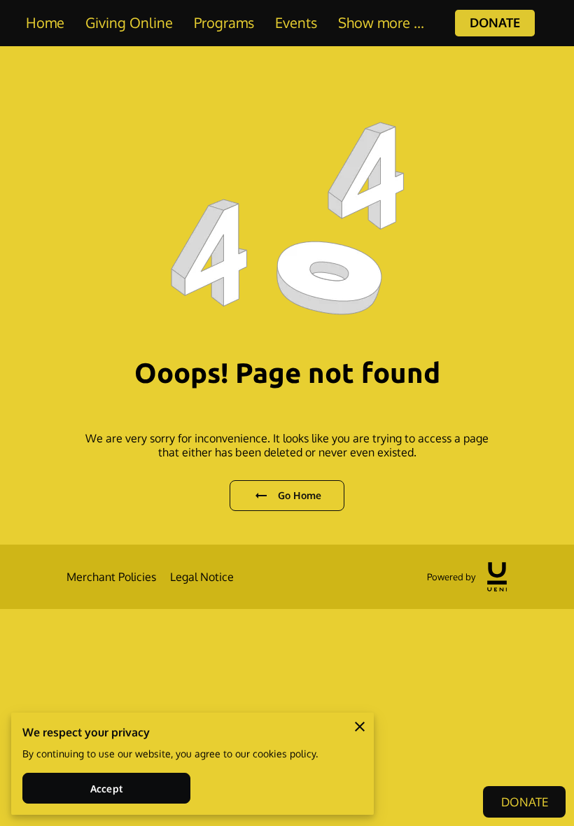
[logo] (496, 577)
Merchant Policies (111, 577)
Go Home (299, 495)
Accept (106, 788)
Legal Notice (202, 577)
